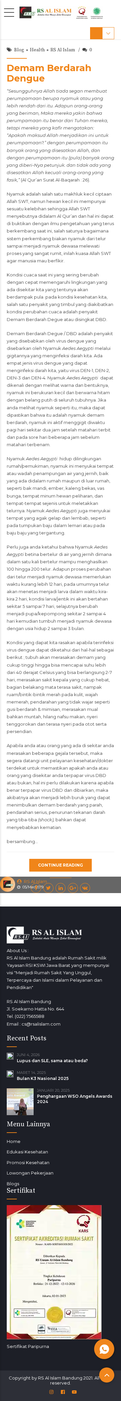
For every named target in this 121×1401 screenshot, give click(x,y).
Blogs (13, 1183)
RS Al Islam (62, 50)
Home (14, 1141)
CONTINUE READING (60, 865)
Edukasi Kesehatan (27, 1151)
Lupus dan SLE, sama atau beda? (52, 1060)
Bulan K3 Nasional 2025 (43, 1078)
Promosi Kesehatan (28, 1162)
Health (37, 50)
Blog (19, 50)
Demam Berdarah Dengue (49, 73)
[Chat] (104, 1349)
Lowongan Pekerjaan (30, 1173)
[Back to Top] (106, 1375)
